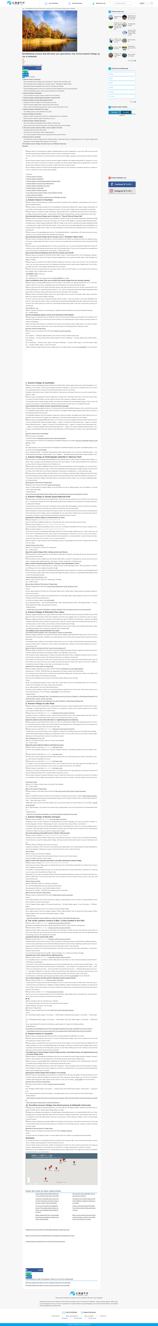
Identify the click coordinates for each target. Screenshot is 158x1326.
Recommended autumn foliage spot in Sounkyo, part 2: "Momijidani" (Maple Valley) (47, 84)
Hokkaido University (66, 1130)
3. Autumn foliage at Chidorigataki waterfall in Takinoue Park (43, 181)
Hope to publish (88, 1316)
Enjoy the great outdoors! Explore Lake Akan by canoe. (38, 118)
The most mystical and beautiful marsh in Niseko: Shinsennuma (41, 123)
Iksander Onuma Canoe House (35, 545)
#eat (111, 83)
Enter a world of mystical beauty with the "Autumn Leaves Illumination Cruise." (45, 107)
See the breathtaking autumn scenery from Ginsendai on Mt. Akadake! (43, 91)
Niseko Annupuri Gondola (33, 881)
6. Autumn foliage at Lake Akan (35, 188)
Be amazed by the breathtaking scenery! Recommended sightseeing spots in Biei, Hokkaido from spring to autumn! (59, 1028)
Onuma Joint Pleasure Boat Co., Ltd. (36, 577)
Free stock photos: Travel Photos (58, 819)
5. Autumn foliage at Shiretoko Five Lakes (38, 185)
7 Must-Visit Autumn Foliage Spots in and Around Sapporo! (43, 1102)
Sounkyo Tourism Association (62, 331)
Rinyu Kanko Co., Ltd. (32, 308)
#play (111, 74)
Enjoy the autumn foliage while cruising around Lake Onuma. (40, 104)
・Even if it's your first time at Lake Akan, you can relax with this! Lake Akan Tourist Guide (51, 814)
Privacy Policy (78, 1318)
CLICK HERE (57, 278)
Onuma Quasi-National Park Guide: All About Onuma (62, 586)
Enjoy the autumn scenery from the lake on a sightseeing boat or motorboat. (45, 116)
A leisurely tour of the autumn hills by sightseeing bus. (38, 132)
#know (112, 92)
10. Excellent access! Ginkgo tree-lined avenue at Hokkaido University (46, 197)
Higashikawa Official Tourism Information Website (51, 438)
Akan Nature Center (57, 747)
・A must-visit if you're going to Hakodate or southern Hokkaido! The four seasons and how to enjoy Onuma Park (58, 609)
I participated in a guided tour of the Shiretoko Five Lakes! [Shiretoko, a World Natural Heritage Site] (54, 701)
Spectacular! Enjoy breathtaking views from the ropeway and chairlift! (42, 86)
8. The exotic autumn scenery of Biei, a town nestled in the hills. (44, 192)
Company (64, 1318)
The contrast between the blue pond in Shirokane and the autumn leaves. (44, 134)
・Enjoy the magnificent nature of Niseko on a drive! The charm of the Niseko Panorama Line (53, 918)
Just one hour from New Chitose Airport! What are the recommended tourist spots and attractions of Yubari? (57, 494)
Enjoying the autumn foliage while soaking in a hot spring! (39, 141)
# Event (112, 96)
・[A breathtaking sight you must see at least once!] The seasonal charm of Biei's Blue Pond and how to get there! (58, 1031)
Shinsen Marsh (30, 851)
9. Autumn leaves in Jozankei (34, 195)
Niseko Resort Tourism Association (63, 895)
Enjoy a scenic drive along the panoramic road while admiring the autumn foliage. (46, 125)
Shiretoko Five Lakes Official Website (72, 668)
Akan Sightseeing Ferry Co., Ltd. (35, 738)
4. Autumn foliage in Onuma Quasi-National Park (40, 183)
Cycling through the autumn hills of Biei (34, 130)
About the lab (55, 1316)
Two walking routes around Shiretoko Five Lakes (37, 111)
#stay (111, 78)
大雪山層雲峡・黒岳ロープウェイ (35, 273)
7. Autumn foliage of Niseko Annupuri (36, 190)
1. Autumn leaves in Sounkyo (34, 176)
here (60, 953)
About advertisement (72, 1316)
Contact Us (103, 1316)
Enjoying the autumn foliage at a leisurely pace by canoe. (39, 102)
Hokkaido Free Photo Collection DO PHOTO (63, 713)
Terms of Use (92, 1318)
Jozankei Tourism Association (56, 1084)
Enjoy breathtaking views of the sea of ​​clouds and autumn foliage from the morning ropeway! (49, 88)
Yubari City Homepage (53, 485)
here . (82, 953)
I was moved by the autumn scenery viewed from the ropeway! (41, 95)
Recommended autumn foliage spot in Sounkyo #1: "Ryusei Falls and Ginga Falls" (46, 81)
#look (111, 87)
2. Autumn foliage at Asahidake (34, 179)
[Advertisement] (41, 368)
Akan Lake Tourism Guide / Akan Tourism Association (70, 791)
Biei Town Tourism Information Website (62, 1010)
